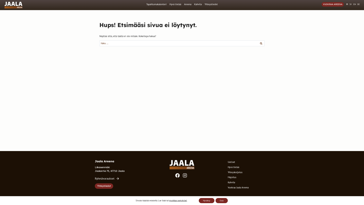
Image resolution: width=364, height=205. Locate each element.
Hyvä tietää (175, 4)
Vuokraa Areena (332, 4)
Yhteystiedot (211, 4)
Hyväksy (206, 200)
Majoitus (232, 177)
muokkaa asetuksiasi (178, 200)
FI (347, 4)
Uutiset (231, 162)
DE (358, 4)
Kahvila (198, 4)
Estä (222, 200)
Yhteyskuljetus (235, 172)
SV (350, 4)
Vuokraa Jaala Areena (238, 187)
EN (354, 4)
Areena (187, 4)
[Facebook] (177, 175)
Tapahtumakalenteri (156, 4)
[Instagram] (185, 175)
